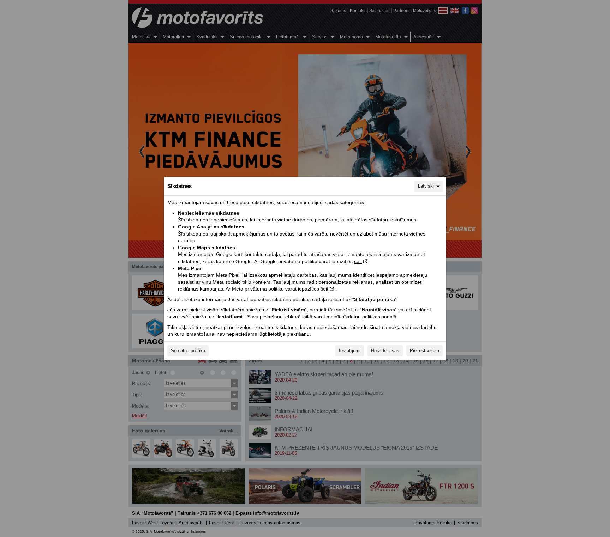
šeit (358, 261)
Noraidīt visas (385, 350)
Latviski (426, 186)
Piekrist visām (424, 350)
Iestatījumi (349, 350)
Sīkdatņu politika (188, 350)
